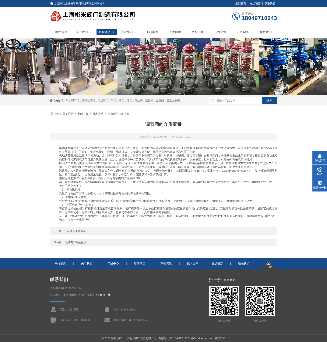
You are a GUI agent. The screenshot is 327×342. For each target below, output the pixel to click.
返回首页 (240, 3)
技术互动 (98, 113)
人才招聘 (175, 32)
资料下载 (198, 32)
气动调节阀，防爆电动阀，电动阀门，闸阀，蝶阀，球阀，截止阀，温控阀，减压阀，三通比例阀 (123, 100)
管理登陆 (220, 338)
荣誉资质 (166, 263)
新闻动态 (104, 32)
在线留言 (255, 3)
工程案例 (152, 32)
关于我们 (82, 32)
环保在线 (105, 294)
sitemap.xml (205, 338)
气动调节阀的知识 (75, 242)
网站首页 (61, 32)
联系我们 (270, 3)
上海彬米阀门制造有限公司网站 (83, 3)
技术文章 (220, 32)
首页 (70, 113)
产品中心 (127, 32)
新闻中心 (83, 113)
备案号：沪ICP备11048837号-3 (177, 338)
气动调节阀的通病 (75, 231)
